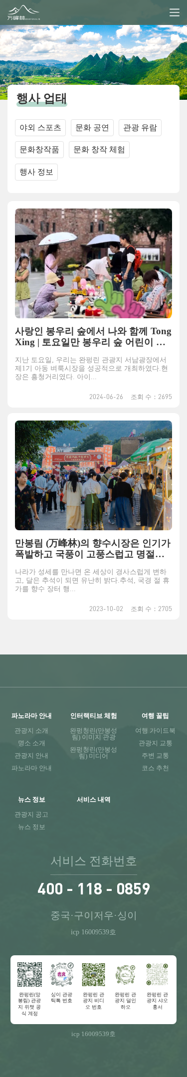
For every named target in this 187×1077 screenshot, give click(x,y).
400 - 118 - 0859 (93, 888)
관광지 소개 (31, 730)
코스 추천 (155, 768)
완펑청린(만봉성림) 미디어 (93, 753)
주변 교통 (155, 755)
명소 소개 (31, 743)
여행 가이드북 (155, 730)
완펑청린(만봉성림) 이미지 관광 (93, 734)
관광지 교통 (156, 743)
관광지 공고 (31, 814)
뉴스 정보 (31, 827)
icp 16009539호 (93, 932)
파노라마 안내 (31, 768)
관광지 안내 (31, 755)
